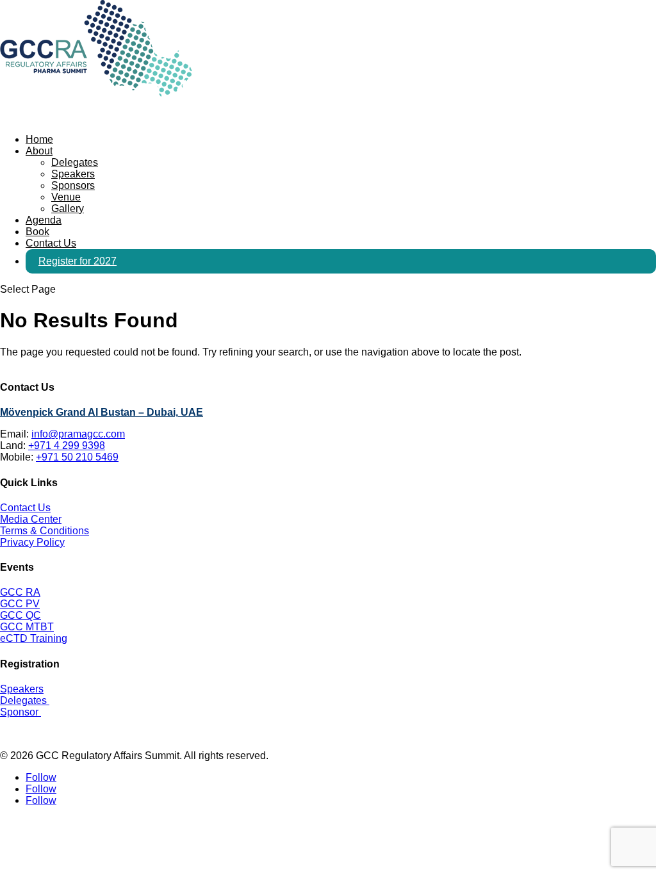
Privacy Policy (32, 542)
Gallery (67, 208)
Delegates (74, 162)
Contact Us (25, 507)
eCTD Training (33, 638)
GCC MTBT (27, 626)
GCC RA (20, 592)
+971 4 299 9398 (66, 445)
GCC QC (20, 615)
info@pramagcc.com (78, 434)
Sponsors (73, 185)
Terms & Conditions (44, 530)
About (39, 150)
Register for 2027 (77, 261)
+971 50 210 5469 (77, 457)
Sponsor (20, 712)
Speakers (73, 173)
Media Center (31, 519)
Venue (66, 197)
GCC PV (20, 603)
